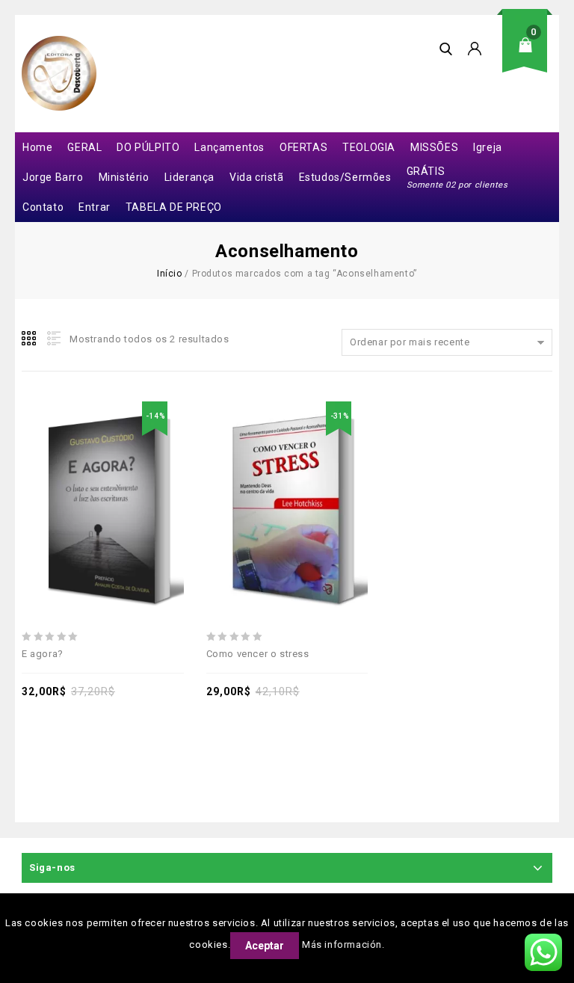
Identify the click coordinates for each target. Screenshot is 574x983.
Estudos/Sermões (345, 177)
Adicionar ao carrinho (85, 474)
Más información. (343, 944)
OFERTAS (303, 147)
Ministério (124, 177)
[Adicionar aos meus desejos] (51, 474)
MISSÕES (434, 147)
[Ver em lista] (52, 338)
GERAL (84, 147)
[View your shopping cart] (529, 56)
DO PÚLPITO (148, 147)
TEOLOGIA (368, 147)
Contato (43, 207)
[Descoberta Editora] (59, 73)
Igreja (487, 147)
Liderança (189, 177)
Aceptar (264, 946)
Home (37, 147)
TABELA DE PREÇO (174, 207)
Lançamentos (229, 147)
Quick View (154, 474)
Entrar (94, 207)
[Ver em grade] (30, 338)
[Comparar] (119, 474)
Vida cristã (256, 177)
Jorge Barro (53, 177)
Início (169, 273)
